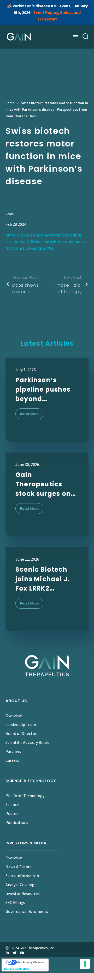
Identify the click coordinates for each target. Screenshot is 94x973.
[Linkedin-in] (7, 953)
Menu (75, 37)
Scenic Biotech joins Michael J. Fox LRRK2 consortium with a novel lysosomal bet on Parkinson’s (45, 579)
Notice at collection (16, 968)
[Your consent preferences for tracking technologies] (85, 964)
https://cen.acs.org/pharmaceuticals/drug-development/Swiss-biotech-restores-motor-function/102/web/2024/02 (46, 241)
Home (10, 103)
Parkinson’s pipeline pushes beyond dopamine (42, 390)
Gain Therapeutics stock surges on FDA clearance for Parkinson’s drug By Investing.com (46, 484)
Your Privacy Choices (30, 962)
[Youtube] (22, 953)
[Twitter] (14, 953)
